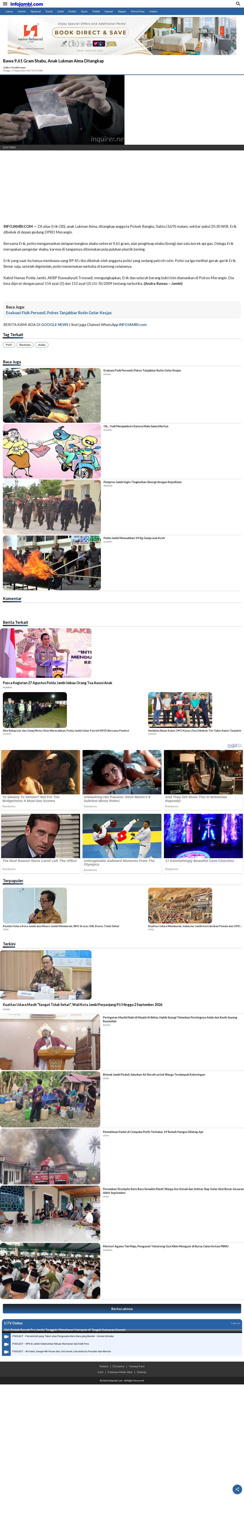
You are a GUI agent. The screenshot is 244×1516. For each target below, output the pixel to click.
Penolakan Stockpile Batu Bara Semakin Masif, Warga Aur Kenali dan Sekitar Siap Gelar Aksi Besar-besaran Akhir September (173, 1190)
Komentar (12, 598)
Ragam (122, 11)
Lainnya (235, 1323)
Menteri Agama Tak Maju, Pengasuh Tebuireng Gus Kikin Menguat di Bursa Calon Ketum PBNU (166, 1246)
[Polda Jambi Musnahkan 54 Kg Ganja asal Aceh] (52, 563)
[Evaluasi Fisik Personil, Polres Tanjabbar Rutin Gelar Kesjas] (52, 395)
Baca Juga (12, 361)
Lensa (9, 11)
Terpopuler (13, 880)
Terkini (9, 943)
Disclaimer (118, 1366)
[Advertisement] (114, 181)
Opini (60, 11)
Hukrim (22, 11)
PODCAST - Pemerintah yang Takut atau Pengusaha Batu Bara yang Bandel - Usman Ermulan (63, 1336)
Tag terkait (13, 334)
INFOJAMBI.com (133, 324)
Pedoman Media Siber (120, 1372)
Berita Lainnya (122, 1309)
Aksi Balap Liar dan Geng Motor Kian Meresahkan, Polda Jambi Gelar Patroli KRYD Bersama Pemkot (66, 730)
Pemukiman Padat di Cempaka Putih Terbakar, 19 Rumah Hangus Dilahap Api (153, 1131)
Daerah (109, 11)
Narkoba (24, 344)
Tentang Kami (136, 1366)
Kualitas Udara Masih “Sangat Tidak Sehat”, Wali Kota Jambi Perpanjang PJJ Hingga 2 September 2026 (82, 1004)
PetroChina (137, 11)
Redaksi (104, 1366)
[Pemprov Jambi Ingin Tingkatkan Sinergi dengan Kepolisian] (52, 507)
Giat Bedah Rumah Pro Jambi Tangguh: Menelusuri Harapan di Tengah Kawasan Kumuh (64, 1329)
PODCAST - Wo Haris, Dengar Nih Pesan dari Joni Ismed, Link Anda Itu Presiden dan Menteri (61, 1351)
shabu (41, 344)
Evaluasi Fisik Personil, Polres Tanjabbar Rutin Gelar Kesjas (59, 312)
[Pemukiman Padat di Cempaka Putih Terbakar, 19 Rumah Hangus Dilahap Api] (50, 1157)
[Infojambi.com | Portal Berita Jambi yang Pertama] (26, 4)
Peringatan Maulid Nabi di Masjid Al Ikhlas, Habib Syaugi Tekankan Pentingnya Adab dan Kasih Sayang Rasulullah (170, 1019)
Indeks (153, 11)
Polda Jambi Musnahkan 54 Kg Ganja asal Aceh (134, 538)
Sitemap (141, 1372)
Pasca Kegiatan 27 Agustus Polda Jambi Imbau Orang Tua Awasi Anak (57, 683)
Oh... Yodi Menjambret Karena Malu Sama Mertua (136, 426)
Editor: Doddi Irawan (15, 67)
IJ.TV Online (13, 1323)
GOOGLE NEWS (54, 324)
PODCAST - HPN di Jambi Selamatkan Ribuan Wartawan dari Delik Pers (50, 1344)
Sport (84, 11)
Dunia (49, 11)
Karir (101, 1372)
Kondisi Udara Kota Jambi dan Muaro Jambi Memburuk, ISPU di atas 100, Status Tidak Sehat (61, 926)
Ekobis (72, 11)
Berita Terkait (15, 622)
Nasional (36, 11)
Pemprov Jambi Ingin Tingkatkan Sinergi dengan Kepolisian (143, 482)
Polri (9, 344)
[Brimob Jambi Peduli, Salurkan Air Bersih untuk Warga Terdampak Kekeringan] (50, 1099)
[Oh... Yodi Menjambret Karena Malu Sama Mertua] (52, 451)
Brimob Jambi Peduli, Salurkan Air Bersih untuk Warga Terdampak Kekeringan (154, 1074)
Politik (96, 11)
